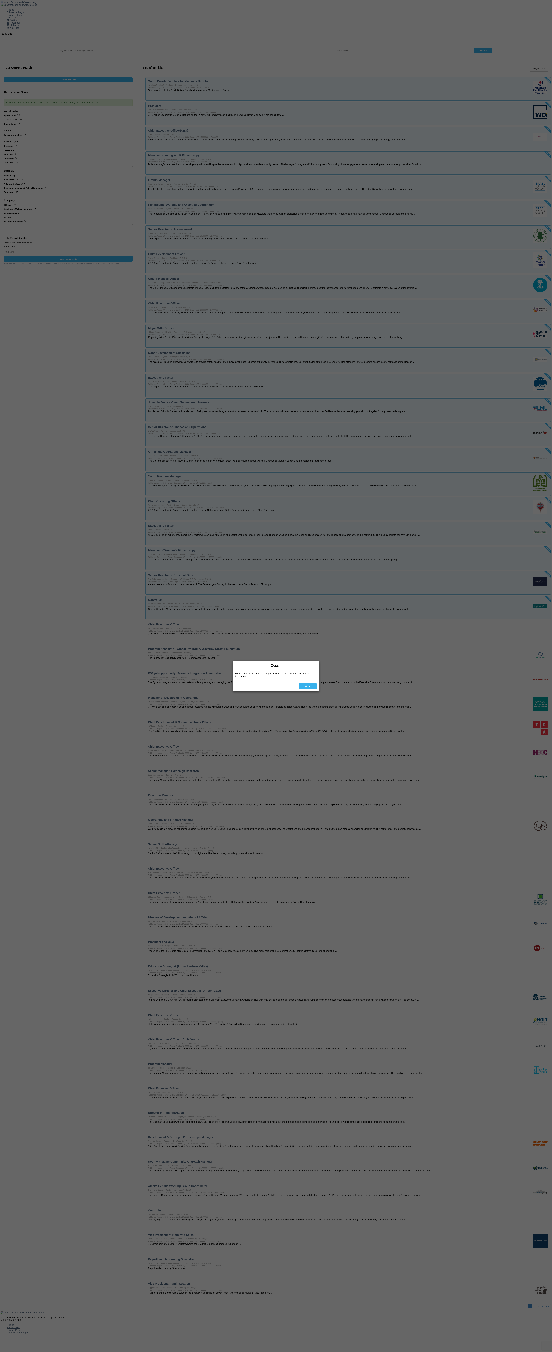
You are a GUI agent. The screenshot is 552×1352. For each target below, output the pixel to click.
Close (307, 686)
